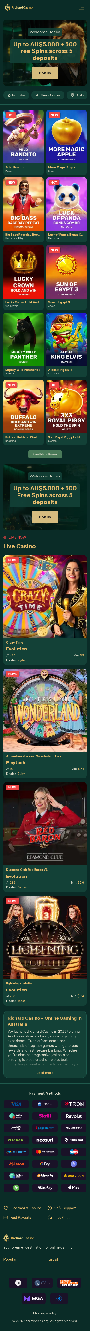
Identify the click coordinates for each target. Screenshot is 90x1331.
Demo (25, 141)
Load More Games (45, 454)
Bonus (45, 72)
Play (25, 131)
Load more (45, 1072)
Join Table (47, 596)
